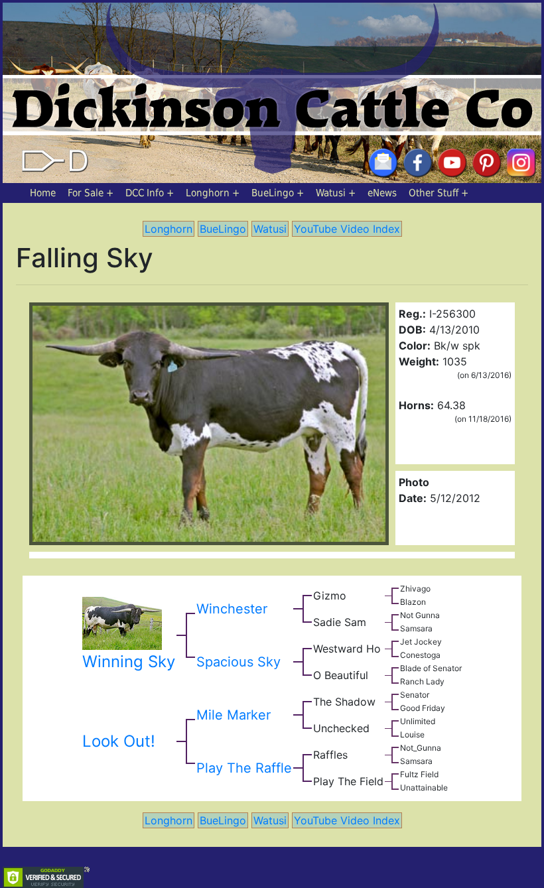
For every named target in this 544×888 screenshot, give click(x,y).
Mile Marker (233, 715)
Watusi (331, 193)
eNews (382, 193)
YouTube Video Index (347, 228)
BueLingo (272, 193)
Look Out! (118, 741)
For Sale (85, 193)
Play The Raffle (244, 768)
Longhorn (208, 193)
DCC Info (144, 193)
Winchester (231, 609)
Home (43, 193)
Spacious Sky (238, 662)
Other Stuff (433, 193)
